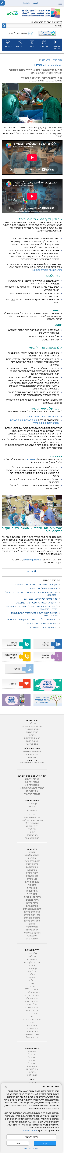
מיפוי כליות (32, 888)
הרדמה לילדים (32, 864)
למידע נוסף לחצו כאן (32, 559)
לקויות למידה (32, 876)
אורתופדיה (32, 810)
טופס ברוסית (53, 423)
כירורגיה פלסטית (32, 992)
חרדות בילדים (32, 873)
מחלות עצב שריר (32, 1001)
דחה (18, 1143)
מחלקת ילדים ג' (32, 785)
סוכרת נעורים (32, 906)
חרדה (32, 986)
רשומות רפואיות (32, 754)
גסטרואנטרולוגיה (32, 729)
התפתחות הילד (32, 823)
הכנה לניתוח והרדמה (32, 817)
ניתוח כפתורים (32, 900)
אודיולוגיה (32, 1082)
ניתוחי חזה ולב (32, 826)
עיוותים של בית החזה (32, 1019)
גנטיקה (32, 977)
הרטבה (32, 983)
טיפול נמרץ (32, 1066)
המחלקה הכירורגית (32, 794)
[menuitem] (56, 45)
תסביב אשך (32, 936)
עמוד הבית (57, 60)
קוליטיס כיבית (32, 927)
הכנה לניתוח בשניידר (47, 64)
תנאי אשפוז (32, 757)
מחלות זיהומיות (32, 995)
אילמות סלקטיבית (32, 962)
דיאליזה (32, 980)
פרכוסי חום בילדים (32, 918)
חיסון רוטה (32, 870)
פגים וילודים (32, 1075)
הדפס (30, 571)
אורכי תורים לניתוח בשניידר (32, 763)
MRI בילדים (32, 879)
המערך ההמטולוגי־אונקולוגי (32, 788)
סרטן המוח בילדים (32, 915)
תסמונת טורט (32, 939)
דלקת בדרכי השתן (32, 861)
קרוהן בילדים (32, 930)
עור (32, 1016)
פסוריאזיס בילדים (32, 921)
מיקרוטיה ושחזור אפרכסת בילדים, (35, 584)
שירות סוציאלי (32, 1037)
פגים (32, 1022)
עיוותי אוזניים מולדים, (41, 588)
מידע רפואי (45, 60)
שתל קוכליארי (32, 744)
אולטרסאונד (32, 953)
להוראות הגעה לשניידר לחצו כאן (47, 270)
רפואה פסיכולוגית (32, 738)
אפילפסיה (32, 971)
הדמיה (32, 814)
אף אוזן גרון (32, 804)
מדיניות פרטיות (31, 1148)
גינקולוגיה (32, 974)
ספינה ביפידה (32, 1013)
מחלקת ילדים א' (32, 779)
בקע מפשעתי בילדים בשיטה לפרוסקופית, (32, 619)
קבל (45, 1143)
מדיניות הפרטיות (30, 1131)
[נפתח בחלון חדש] (13, 13)
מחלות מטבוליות (32, 998)
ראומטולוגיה (32, 1028)
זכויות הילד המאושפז (32, 751)
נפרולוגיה (32, 829)
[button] (4, 25)
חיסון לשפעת (32, 867)
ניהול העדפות (31, 1137)
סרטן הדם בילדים (32, 912)
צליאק (32, 924)
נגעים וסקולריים (32, 1007)
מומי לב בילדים (32, 882)
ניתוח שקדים (32, 903)
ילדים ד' (32, 1063)
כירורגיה (32, 735)
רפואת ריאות (32, 741)
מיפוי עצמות (32, 891)
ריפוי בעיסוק (32, 835)
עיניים (32, 832)
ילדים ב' (32, 1057)
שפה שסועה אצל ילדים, (40, 598)
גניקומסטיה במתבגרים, (40, 623)
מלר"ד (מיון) (32, 1004)
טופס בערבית (16, 420)
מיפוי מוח (32, 885)
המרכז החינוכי (32, 732)
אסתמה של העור (32, 855)
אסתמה (32, 852)
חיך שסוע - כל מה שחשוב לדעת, (36, 602)
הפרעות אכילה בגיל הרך (32, 820)
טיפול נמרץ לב (32, 791)
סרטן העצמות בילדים (32, 909)
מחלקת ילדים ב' (32, 782)
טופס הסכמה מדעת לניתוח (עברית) (42, 416)
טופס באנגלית (39, 423)
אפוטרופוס (30, 459)
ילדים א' (32, 1054)
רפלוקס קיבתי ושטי (32, 933)
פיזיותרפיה (32, 1025)
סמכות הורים (32, 1010)
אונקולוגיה (32, 1051)
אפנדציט (32, 858)
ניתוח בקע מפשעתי (32, 897)
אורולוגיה (32, 723)
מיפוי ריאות (32, 894)
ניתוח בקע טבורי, (43, 627)
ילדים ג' (32, 1060)
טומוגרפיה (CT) (32, 989)
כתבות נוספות (51, 580)
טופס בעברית (30, 420)
